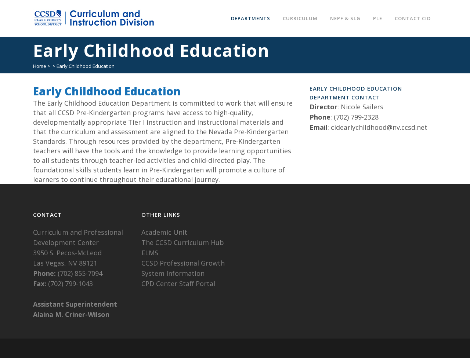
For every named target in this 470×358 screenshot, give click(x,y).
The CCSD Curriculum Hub (182, 242)
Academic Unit (164, 232)
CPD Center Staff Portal (178, 283)
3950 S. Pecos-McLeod (67, 252)
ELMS (149, 252)
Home (39, 66)
